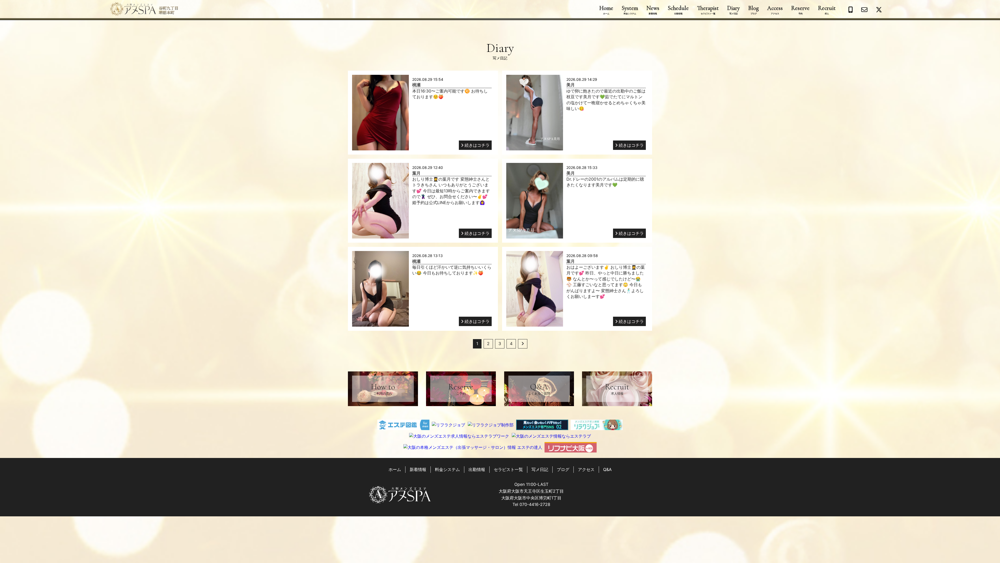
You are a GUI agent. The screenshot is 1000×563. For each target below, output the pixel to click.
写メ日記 (540, 469)
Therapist (708, 9)
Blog (753, 9)
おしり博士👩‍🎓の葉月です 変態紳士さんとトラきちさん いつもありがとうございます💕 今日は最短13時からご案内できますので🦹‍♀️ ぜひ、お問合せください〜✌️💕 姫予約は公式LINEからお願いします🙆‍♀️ (451, 190)
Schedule (678, 9)
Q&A (539, 388)
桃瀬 (416, 84)
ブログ (563, 469)
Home (606, 9)
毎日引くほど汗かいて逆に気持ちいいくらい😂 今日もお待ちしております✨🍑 (451, 270)
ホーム (395, 469)
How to (383, 388)
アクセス (586, 469)
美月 (570, 84)
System (630, 9)
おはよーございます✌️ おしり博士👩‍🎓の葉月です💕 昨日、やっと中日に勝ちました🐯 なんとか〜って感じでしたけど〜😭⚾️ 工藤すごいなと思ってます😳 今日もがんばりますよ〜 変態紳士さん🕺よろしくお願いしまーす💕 (605, 282)
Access (775, 9)
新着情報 (418, 469)
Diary (733, 9)
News (652, 9)
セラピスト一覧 (508, 469)
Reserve (800, 9)
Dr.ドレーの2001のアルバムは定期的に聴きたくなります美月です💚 (605, 181)
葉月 (416, 173)
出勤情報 (476, 469)
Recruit (827, 9)
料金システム (447, 469)
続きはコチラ (477, 145)
